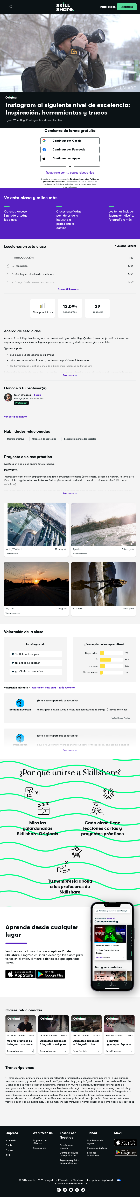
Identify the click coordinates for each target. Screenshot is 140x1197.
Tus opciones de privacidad (101, 1180)
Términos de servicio (79, 179)
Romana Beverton (20, 709)
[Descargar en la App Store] (19, 974)
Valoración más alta (16, 687)
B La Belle (77, 608)
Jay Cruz (10, 608)
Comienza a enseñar (66, 1146)
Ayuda (50, 1180)
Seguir (37, 395)
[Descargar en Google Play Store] (124, 1152)
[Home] (65, 6)
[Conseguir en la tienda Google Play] (51, 974)
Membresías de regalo (95, 1142)
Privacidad (63, 1180)
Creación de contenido (44, 439)
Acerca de (10, 1140)
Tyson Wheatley (27, 395)
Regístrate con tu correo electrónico (70, 172)
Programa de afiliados (39, 1142)
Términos (78, 1180)
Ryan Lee (77, 549)
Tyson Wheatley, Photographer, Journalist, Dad (34, 120)
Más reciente (67, 687)
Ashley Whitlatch (13, 549)
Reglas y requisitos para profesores (69, 1161)
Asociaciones (39, 1148)
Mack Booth (20, 744)
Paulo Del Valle (80, 1051)
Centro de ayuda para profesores (69, 1154)
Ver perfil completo (15, 416)
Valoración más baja (43, 687)
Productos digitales (97, 1148)
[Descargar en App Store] (124, 1143)
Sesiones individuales (93, 1154)
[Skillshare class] (20, 1023)
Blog (7, 1155)
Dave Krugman (113, 1051)
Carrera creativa (15, 439)
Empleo (9, 1145)
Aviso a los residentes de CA (72, 1183)
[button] (5, 7)
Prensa (9, 1150)
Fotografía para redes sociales (80, 439)
